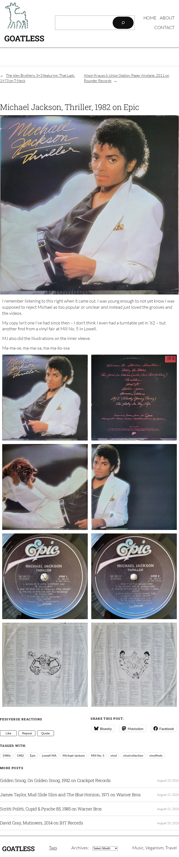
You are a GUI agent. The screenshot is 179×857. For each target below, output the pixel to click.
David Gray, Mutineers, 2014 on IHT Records (41, 823)
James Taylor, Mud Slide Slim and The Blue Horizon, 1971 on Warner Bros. (70, 794)
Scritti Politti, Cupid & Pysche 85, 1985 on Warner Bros (51, 809)
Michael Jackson (74, 755)
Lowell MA (49, 755)
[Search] (123, 23)
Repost (27, 733)
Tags (53, 847)
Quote (45, 733)
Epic (33, 755)
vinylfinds (155, 755)
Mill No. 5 (97, 755)
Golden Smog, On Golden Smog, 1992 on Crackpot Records (55, 780)
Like (8, 733)
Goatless (24, 38)
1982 (20, 755)
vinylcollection (133, 755)
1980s (6, 755)
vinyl (113, 755)
